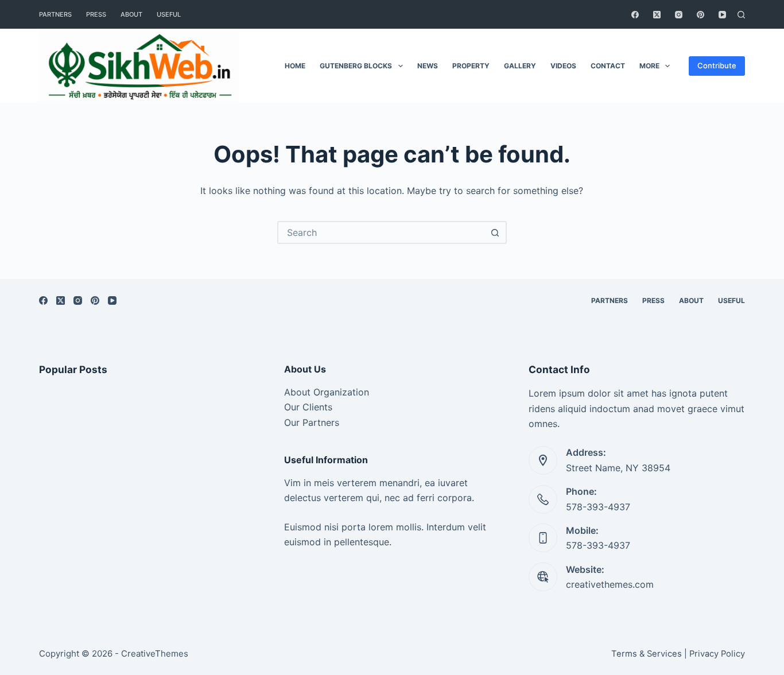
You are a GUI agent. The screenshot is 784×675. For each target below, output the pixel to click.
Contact (608, 65)
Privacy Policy (717, 654)
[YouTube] (722, 14)
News (427, 65)
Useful (169, 14)
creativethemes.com (610, 584)
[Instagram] (678, 14)
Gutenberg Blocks (356, 65)
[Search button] (495, 232)
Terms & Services (646, 654)
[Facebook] (635, 14)
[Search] (741, 14)
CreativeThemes (154, 653)
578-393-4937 (598, 507)
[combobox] (381, 232)
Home (295, 65)
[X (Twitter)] (657, 14)
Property (471, 65)
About (131, 14)
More (649, 65)
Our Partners (311, 422)
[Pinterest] (700, 14)
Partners (55, 14)
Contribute (716, 65)
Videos (563, 65)
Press (96, 14)
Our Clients (308, 407)
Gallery (520, 65)
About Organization (326, 392)
